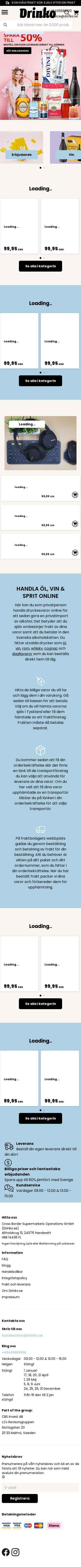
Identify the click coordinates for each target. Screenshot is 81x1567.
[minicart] (76, 13)
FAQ (5, 1259)
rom (25, 648)
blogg (6, 1265)
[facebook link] (6, 1552)
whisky (37, 648)
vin (18, 648)
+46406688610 (14, 1352)
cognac (51, 648)
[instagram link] (15, 1552)
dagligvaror (22, 653)
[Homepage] (38, 12)
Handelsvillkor (12, 1271)
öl (64, 643)
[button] (3, 1476)
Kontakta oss (13, 1320)
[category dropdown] (4, 12)
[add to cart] (75, 494)
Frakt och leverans (16, 1284)
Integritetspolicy (14, 1278)
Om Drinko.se (12, 1290)
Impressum (11, 1297)
